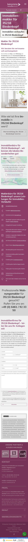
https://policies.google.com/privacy (14, 171)
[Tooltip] (26, 538)
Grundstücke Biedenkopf (16, 436)
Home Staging (14, 221)
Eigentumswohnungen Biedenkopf (10, 420)
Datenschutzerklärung (12, 391)
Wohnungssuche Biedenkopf (11, 429)
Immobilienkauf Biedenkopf (8, 425)
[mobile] (25, 4)
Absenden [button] (14, 404)
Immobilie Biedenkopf (12, 433)
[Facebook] (21, 10)
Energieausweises (18, 259)
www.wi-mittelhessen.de (8, 482)
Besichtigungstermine (18, 245)
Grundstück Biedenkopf (7, 427)
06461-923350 (12, 10)
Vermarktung (17, 215)
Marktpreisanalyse (15, 210)
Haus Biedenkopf (19, 423)
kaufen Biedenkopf (12, 421)
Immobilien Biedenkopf (19, 425)
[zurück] (3, 453)
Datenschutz (15, 529)
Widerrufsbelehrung (14, 531)
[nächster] (24, 453)
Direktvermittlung (21, 240)
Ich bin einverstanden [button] (13, 174)
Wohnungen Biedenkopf (15, 431)
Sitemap (20, 529)
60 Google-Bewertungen (21, 540)
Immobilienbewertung (11, 206)
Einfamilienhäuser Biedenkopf (13, 435)
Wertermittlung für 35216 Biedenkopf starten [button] (13, 133)
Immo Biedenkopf (11, 423)
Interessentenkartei (16, 231)
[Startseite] (14, 4)
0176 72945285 (24, 534)
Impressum (8, 529)
